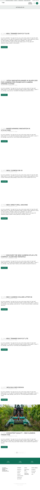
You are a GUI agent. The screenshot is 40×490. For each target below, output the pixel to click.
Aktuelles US (11, 34)
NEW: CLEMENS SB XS (14, 170)
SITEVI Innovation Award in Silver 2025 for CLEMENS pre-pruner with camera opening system (19, 82)
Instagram (33, 471)
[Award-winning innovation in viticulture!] (20, 113)
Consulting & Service (9, 0)
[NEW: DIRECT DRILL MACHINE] (20, 194)
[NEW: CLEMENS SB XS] (20, 157)
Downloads (19, 477)
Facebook (33, 469)
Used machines (20, 475)
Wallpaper (19, 478)
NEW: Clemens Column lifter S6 (19, 297)
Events (18, 472)
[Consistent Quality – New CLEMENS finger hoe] (20, 417)
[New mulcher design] (20, 370)
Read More (4, 47)
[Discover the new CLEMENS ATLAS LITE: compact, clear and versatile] (20, 238)
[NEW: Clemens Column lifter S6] (20, 284)
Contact (15, 0)
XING (32, 474)
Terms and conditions (26, 474)
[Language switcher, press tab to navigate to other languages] (35, 0)
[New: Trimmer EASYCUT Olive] (20, 20)
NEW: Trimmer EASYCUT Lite (17, 338)
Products (19, 469)
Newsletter (20, 0)
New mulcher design (15, 387)
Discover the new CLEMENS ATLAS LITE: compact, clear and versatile (19, 256)
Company (19, 471)
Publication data (27, 0)
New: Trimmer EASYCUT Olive (17, 33)
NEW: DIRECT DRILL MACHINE (17, 205)
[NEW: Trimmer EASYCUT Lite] (20, 325)
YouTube (33, 472)
